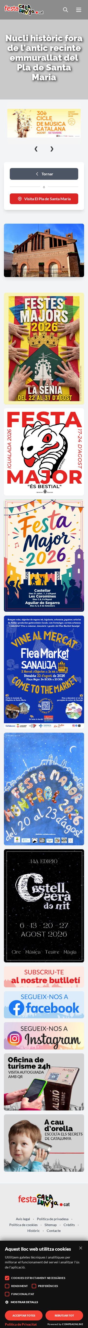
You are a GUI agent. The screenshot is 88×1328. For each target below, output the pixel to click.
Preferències (48, 1286)
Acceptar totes (23, 1315)
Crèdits (69, 1225)
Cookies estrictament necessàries (38, 1277)
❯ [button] (52, 148)
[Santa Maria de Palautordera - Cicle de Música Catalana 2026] (44, 123)
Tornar (47, 173)
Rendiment (19, 1286)
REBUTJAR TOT (64, 1315)
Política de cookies (23, 1225)
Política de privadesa (52, 1219)
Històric (33, 1230)
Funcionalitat (22, 1294)
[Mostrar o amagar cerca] (65, 10)
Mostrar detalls (24, 1302)
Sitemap (50, 1225)
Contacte (54, 1230)
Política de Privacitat (21, 1324)
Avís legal (23, 1219)
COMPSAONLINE (72, 1324)
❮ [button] (36, 148)
